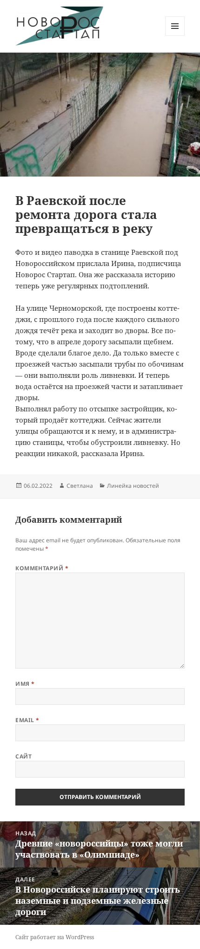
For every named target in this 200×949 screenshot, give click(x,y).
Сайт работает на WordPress (54, 937)
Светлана (80, 486)
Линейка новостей (133, 486)
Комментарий (41, 568)
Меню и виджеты (175, 35)
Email (27, 720)
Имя (24, 684)
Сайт (23, 756)
